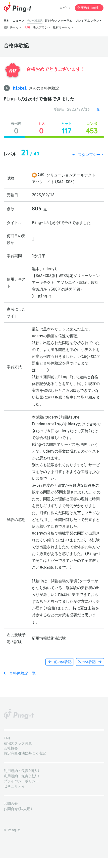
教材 (7, 20)
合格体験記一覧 (21, 673)
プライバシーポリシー (21, 781)
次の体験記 (88, 662)
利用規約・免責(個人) (21, 771)
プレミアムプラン (87, 20)
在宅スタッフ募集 (18, 743)
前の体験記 (62, 662)
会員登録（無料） (89, 8)
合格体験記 (34, 20)
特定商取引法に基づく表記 (25, 753)
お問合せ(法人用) (18, 809)
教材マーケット (63, 27)
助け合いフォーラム (58, 20)
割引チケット (13, 27)
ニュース (19, 20)
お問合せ (11, 803)
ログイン (66, 8)
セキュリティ (14, 786)
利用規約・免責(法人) (21, 776)
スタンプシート (90, 154)
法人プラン (40, 27)
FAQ (27, 27)
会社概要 (11, 748)
